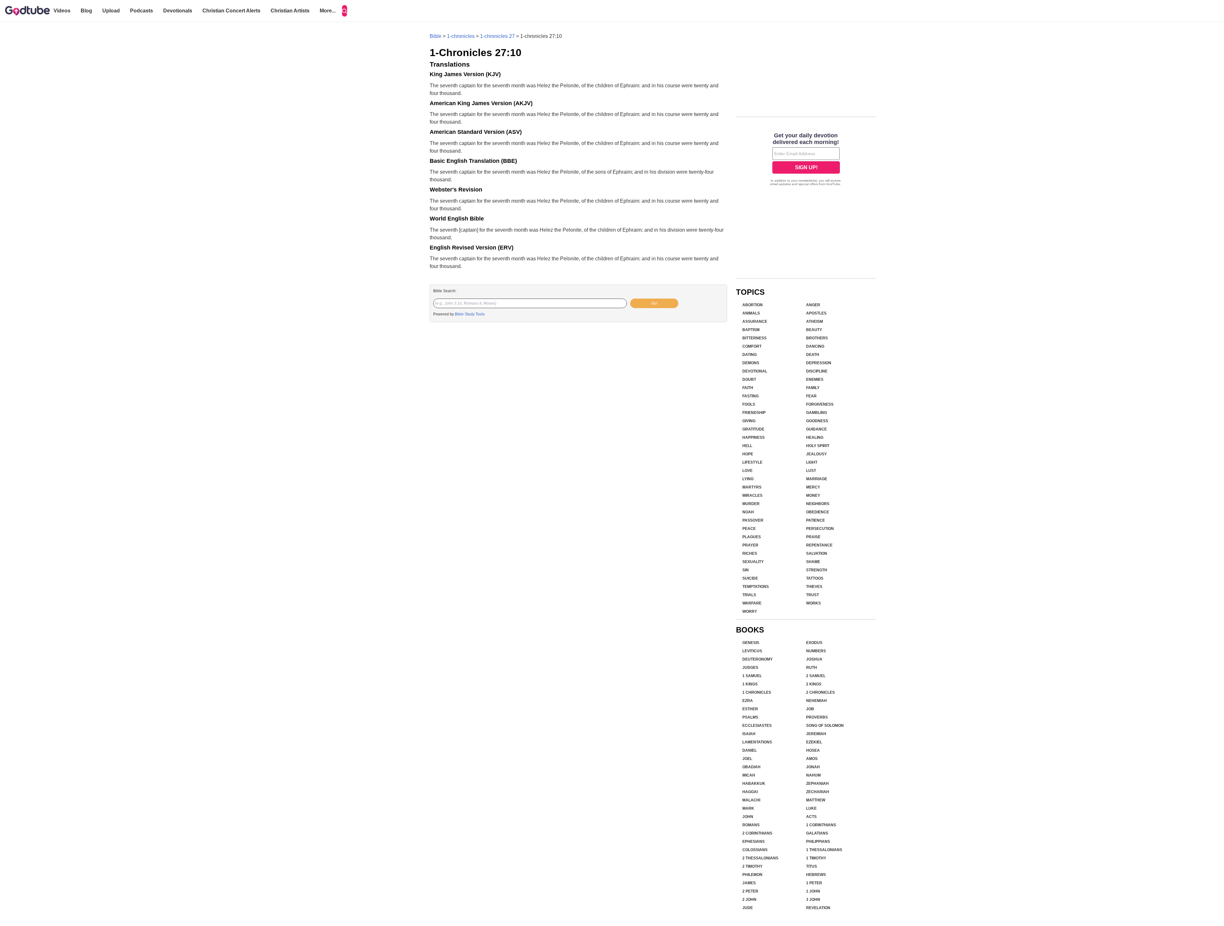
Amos (812, 758)
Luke (811, 808)
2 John (749, 899)
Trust (812, 595)
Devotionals (177, 10)
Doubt (749, 379)
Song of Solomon (825, 725)
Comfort (751, 346)
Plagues (751, 537)
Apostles (816, 313)
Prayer (750, 545)
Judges (750, 667)
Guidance (816, 429)
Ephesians (753, 841)
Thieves (814, 586)
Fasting (750, 396)
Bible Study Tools (470, 314)
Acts (811, 816)
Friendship (754, 412)
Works (813, 603)
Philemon (752, 874)
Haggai (750, 792)
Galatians (817, 833)
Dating (749, 354)
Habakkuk (753, 783)
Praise (813, 537)
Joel (747, 758)
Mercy (813, 487)
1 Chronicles (756, 692)
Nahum (813, 775)
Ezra (747, 700)
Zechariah (817, 792)
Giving (748, 421)
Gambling (816, 412)
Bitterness (754, 338)
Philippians (818, 841)
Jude (747, 908)
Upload (111, 10)
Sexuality (753, 562)
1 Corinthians (821, 825)
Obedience (817, 512)
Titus (811, 866)
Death (812, 354)
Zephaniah (817, 783)
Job (810, 709)
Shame (813, 562)
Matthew (815, 800)
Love (747, 470)
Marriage (816, 479)
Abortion (752, 305)
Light (811, 462)
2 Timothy (752, 866)
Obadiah (751, 767)
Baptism (751, 330)
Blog (86, 10)
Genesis (750, 642)
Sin (745, 570)
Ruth (811, 667)
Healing (814, 437)
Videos (62, 10)
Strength (816, 570)
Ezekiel (814, 742)
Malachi (751, 800)
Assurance (754, 321)
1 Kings (750, 684)
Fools (748, 404)
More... (328, 10)
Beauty (814, 330)
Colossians (755, 850)
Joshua (814, 659)
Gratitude (753, 429)
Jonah (813, 767)
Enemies (814, 379)
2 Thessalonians (760, 858)
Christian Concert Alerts (231, 10)
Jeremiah (816, 734)
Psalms (750, 717)
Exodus (814, 642)
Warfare (751, 603)
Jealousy (816, 454)
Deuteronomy (757, 659)
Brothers (817, 338)
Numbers (816, 651)
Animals (751, 313)
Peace (749, 528)
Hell (747, 446)
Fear (811, 396)
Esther (750, 709)
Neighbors (817, 504)
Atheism (814, 321)
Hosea (813, 750)
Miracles (752, 495)
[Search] (344, 11)
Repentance (819, 545)
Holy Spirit (817, 446)
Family (813, 388)
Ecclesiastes (757, 725)
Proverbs (817, 717)
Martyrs (751, 487)
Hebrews (816, 874)
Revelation (818, 908)
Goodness (817, 421)
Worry (749, 611)
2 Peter (750, 891)
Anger (813, 305)
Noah (748, 512)
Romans (751, 825)
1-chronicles (461, 36)
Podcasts (141, 10)
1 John (813, 891)
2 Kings (813, 684)
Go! (654, 303)
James (749, 883)
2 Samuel (816, 676)
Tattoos (814, 578)
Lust (811, 470)
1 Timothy (816, 858)
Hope (747, 454)
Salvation (816, 553)
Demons (750, 363)
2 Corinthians (757, 833)
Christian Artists (290, 10)
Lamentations (757, 742)
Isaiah (748, 734)
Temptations (755, 586)
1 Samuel (752, 676)
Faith (747, 388)
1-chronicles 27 (497, 36)
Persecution (820, 528)
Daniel (749, 750)
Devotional (754, 371)
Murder (751, 504)
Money (813, 495)
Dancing (815, 346)
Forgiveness (820, 404)
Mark (748, 808)
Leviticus (752, 651)
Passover (752, 520)
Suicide (750, 578)
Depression (818, 363)
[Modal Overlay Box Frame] (806, 160)
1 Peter (814, 883)
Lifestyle (752, 462)
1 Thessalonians (824, 850)
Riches (749, 553)
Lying (748, 479)
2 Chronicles (820, 692)
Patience (815, 520)
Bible (435, 36)
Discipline (816, 371)
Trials (749, 595)
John (747, 816)
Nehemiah (816, 700)
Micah (748, 775)
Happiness (753, 437)
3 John (813, 899)
